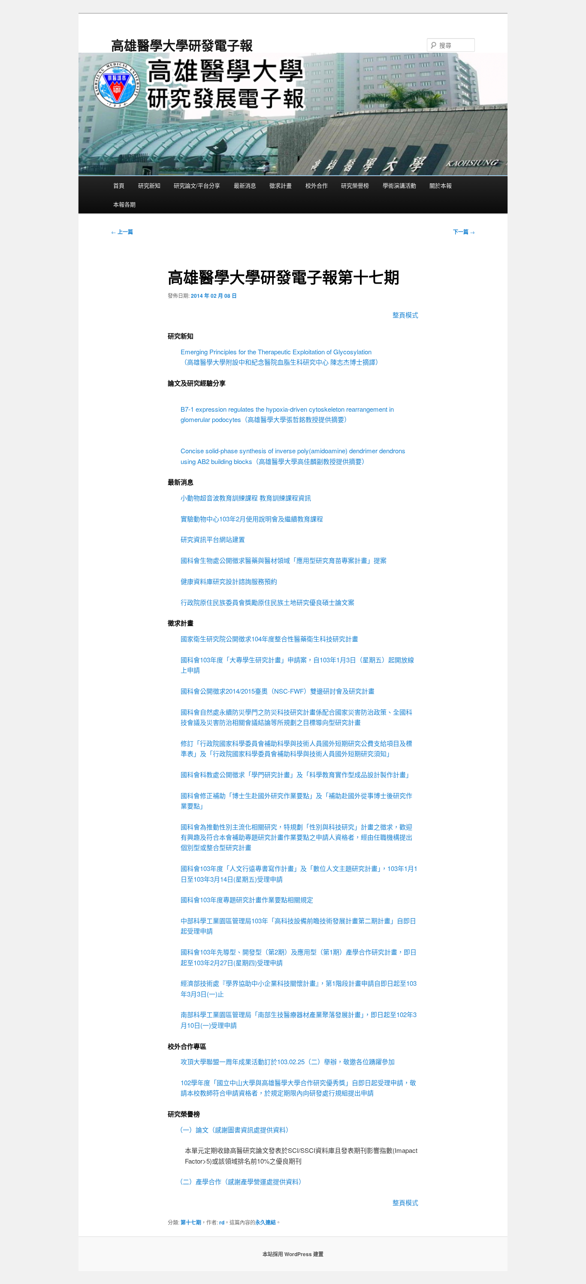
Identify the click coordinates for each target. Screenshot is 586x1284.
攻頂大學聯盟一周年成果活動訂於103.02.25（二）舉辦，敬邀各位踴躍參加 (288, 1061)
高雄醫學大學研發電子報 (182, 45)
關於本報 (440, 185)
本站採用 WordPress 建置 (293, 1254)
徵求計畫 (280, 185)
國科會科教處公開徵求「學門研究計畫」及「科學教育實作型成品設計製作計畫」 (296, 774)
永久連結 (265, 1222)
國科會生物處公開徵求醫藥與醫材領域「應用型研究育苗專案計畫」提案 (284, 560)
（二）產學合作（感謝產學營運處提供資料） (240, 1181)
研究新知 (149, 185)
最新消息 (245, 185)
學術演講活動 (399, 185)
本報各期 (124, 204)
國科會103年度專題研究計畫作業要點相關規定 (247, 899)
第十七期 (191, 1222)
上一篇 (122, 232)
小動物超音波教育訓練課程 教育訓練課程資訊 (246, 497)
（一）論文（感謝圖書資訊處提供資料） (234, 1129)
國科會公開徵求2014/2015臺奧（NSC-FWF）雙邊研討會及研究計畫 (278, 690)
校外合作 (316, 185)
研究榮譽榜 (355, 185)
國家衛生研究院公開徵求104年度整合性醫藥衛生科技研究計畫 (269, 638)
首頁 (118, 185)
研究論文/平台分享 (197, 185)
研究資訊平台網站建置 (213, 539)
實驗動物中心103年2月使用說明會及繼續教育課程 (252, 518)
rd (221, 1222)
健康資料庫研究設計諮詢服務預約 (229, 581)
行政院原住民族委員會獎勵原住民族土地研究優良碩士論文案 (267, 602)
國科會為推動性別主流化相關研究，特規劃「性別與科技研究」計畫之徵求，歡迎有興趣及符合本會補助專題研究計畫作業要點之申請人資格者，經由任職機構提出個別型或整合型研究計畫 (296, 837)
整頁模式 (405, 314)
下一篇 (464, 232)
